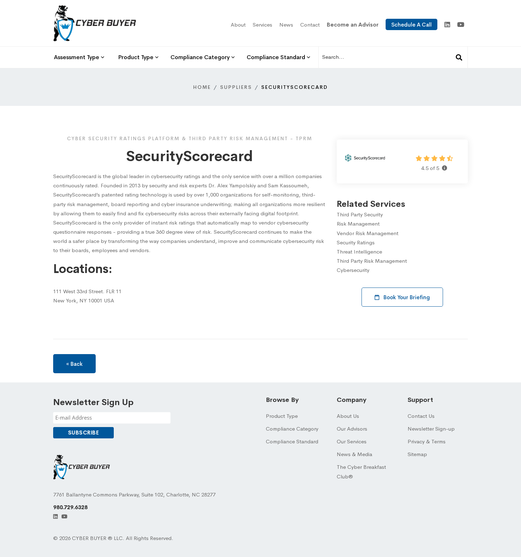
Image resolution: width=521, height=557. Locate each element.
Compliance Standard (292, 441)
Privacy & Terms (427, 441)
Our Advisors (352, 428)
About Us (348, 416)
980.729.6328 (70, 507)
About (238, 24)
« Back (74, 363)
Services (262, 24)
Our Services (351, 441)
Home (202, 87)
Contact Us (421, 416)
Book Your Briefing (406, 297)
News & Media (354, 454)
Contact (310, 24)
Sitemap (417, 454)
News (286, 24)
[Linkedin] (447, 24)
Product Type (282, 416)
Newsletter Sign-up (431, 428)
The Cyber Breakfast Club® (361, 471)
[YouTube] (461, 24)
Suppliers (236, 87)
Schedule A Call (411, 24)
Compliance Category (292, 428)
